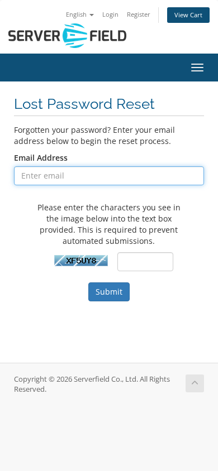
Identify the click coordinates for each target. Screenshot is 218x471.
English (77, 14)
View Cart (188, 15)
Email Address (41, 157)
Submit (109, 291)
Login (110, 14)
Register (138, 14)
